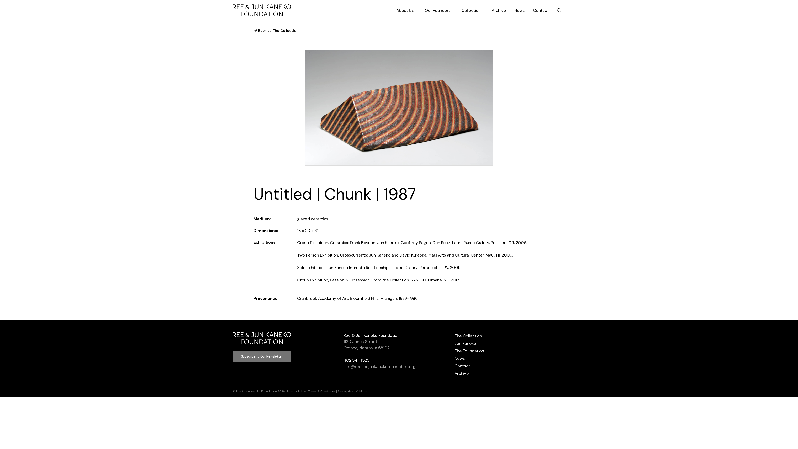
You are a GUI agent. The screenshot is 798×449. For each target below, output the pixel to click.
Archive (499, 10)
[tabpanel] (399, 108)
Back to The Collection (278, 30)
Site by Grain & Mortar (353, 391)
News (519, 10)
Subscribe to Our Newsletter (262, 356)
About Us (405, 10)
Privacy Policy (296, 391)
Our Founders (438, 10)
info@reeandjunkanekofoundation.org (379, 366)
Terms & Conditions (321, 391)
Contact (541, 10)
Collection (471, 10)
